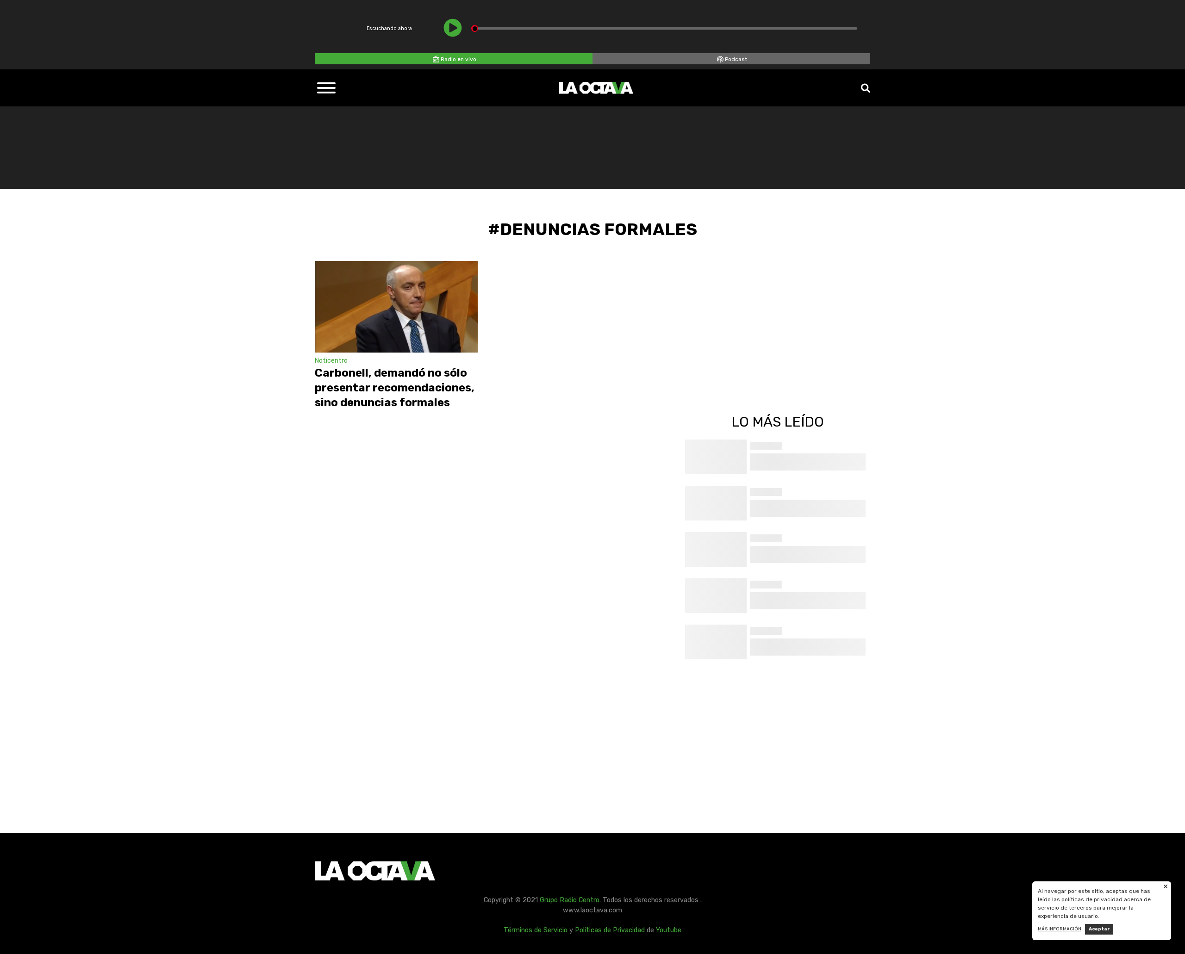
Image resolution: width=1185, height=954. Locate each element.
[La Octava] (596, 88)
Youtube (668, 930)
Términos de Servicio (536, 930)
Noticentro (331, 361)
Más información (1059, 929)
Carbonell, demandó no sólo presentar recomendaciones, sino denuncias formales (394, 387)
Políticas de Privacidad (610, 930)
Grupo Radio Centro (569, 900)
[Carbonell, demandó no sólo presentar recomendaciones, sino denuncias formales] (396, 307)
